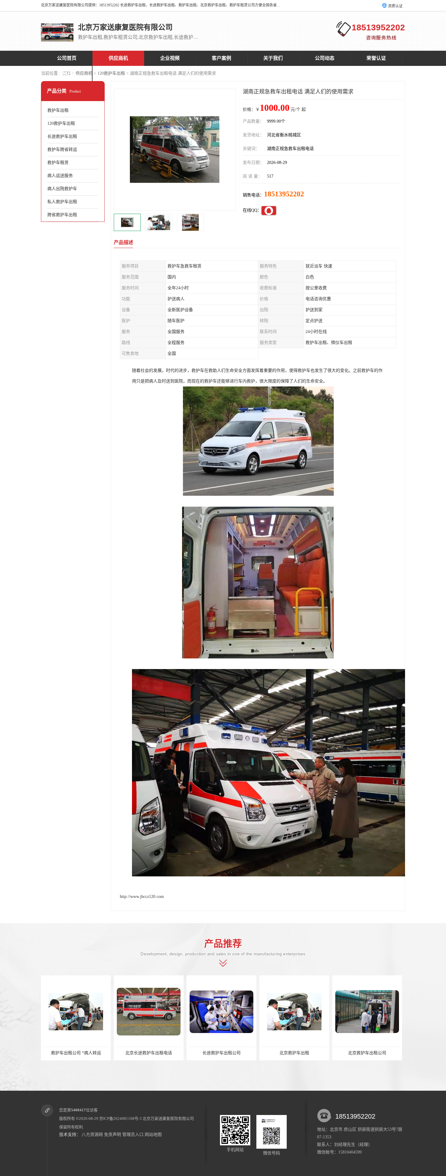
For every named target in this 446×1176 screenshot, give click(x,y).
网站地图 (153, 1134)
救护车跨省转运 (62, 149)
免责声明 (112, 1134)
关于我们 (273, 58)
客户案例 (221, 58)
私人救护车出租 (62, 201)
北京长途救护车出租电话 (136, 1053)
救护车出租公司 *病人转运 (64, 1053)
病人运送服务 (60, 175)
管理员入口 (133, 1134)
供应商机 (118, 58)
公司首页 (66, 58)
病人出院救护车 (62, 188)
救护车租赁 (58, 162)
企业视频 (170, 58)
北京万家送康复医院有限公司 (168, 1118)
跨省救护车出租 (62, 214)
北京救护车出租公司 (355, 1053)
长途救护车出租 (62, 136)
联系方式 (66, 73)
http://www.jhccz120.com (142, 896)
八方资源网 (92, 1134)
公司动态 (324, 58)
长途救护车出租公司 (209, 1053)
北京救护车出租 (282, 1053)
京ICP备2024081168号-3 (120, 1118)
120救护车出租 (111, 73)
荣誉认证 (376, 58)
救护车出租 (58, 110)
